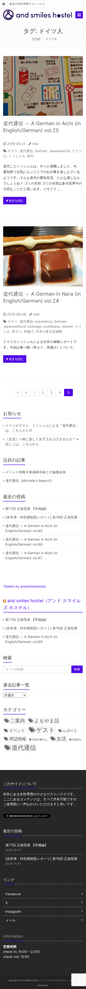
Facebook (13, 894)
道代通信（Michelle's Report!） (29, 481)
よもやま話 (46, 720)
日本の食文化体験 (48, 331)
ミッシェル (16, 156)
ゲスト (13, 151)
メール (10, 920)
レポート (70, 731)
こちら (17, 430)
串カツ (17, 331)
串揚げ (29, 331)
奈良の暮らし (39, 739)
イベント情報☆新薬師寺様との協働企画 (35, 472)
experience (43, 321)
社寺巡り (77, 739)
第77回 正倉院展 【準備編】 (26, 509)
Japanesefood (14, 326)
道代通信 (26, 151)
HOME (36, 39)
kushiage (35, 326)
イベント (17, 730)
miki (35, 144)
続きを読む (16, 200)
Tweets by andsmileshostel (24, 586)
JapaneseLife (59, 151)
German (41, 151)
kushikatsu (51, 326)
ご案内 (17, 721)
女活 (61, 739)
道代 (30, 156)
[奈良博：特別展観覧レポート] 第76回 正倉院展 (41, 517)
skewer (67, 326)
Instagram (13, 911)
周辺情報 (17, 738)
